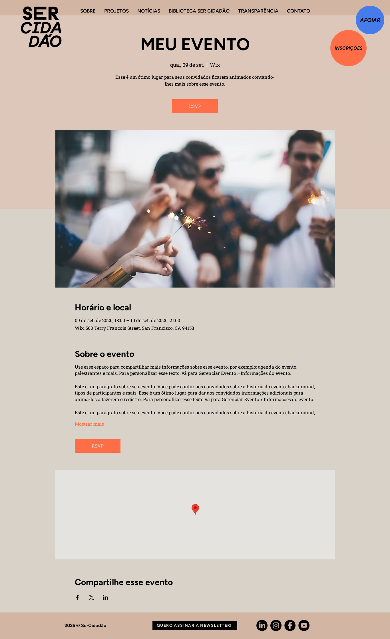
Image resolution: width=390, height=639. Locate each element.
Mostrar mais (89, 424)
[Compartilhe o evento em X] (91, 597)
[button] (194, 625)
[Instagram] (276, 625)
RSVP (195, 106)
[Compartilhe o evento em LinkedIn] (105, 597)
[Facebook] (289, 625)
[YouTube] (303, 625)
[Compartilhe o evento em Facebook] (77, 597)
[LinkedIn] (262, 625)
